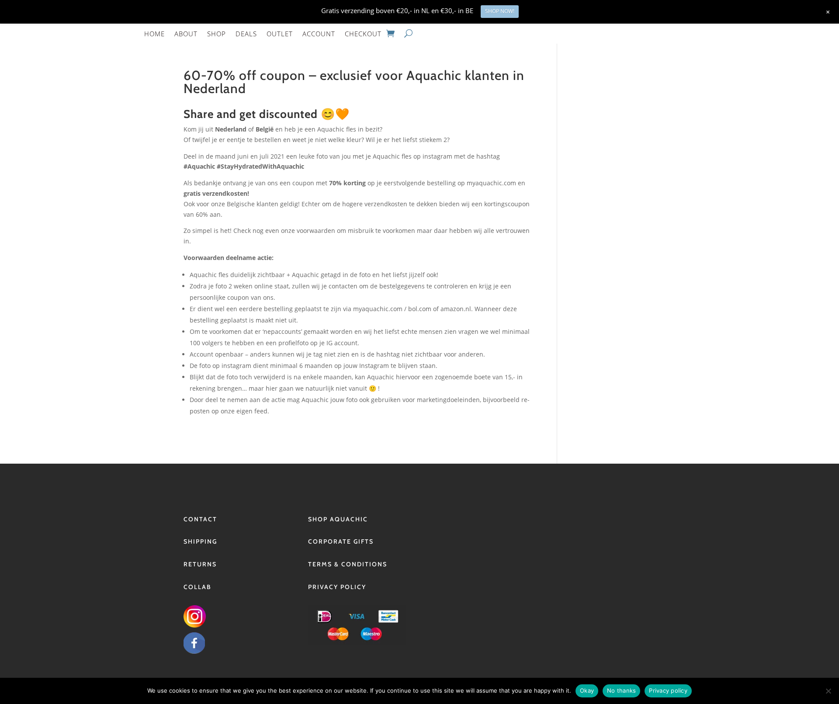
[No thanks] (828, 691)
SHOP (216, 33)
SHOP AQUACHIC (338, 519)
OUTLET (280, 33)
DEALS (246, 33)
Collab (197, 587)
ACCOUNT (318, 33)
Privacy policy (668, 690)
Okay (587, 690)
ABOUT (186, 33)
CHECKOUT (363, 33)
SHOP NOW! (499, 11)
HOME (154, 33)
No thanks (621, 690)
